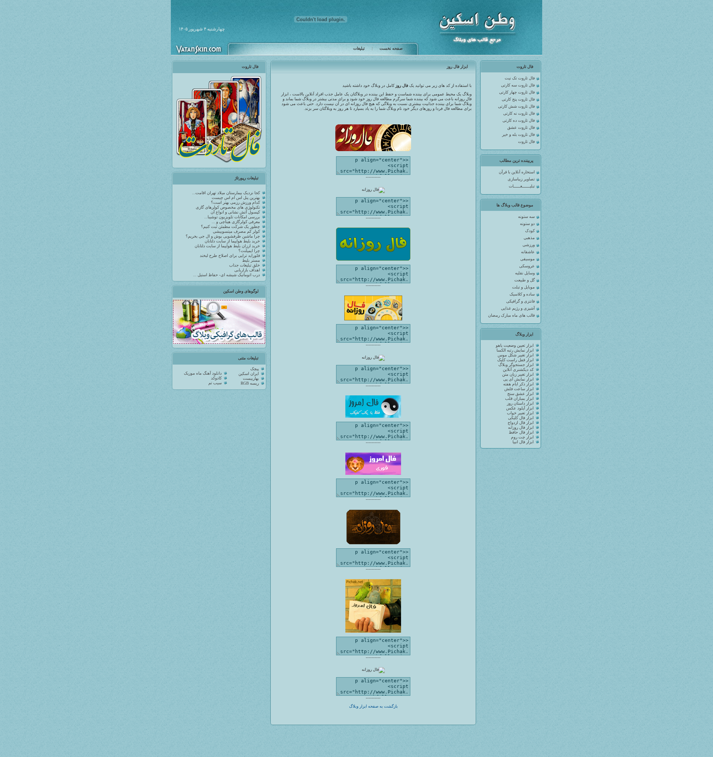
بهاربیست (251, 378)
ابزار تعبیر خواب (520, 413)
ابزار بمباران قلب (519, 399)
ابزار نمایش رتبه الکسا (515, 350)
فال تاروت (526, 142)
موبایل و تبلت (523, 287)
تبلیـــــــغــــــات (522, 186)
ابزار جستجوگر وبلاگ (516, 365)
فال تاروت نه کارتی (519, 113)
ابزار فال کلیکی (521, 418)
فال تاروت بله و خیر (518, 135)
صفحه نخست (391, 48)
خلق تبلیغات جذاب (244, 265)
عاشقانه (528, 252)
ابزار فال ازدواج (521, 423)
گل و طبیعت (524, 280)
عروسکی (527, 266)
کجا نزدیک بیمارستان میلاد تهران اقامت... (226, 193)
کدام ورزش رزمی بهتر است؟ (235, 202)
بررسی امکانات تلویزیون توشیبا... (232, 217)
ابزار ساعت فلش (519, 389)
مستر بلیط (251, 260)
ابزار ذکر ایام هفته (518, 384)
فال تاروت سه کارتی (518, 85)
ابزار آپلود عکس (520, 408)
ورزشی (528, 245)
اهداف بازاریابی (247, 270)
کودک (530, 231)
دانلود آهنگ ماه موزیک (203, 373)
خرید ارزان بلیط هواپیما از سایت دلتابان (227, 246)
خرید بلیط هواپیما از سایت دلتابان (232, 241)
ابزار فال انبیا (523, 442)
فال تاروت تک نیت (520, 78)
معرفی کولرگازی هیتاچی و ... (236, 222)
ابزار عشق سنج (520, 394)
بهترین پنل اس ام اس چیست (236, 198)
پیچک (254, 369)
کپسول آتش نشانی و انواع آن (235, 212)
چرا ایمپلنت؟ (249, 251)
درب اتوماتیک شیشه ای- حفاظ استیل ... (226, 275)
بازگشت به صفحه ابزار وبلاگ (373, 706)
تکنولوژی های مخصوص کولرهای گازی (228, 207)
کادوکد (216, 378)
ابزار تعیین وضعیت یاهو (515, 345)
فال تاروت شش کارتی (516, 106)
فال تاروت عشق (521, 127)
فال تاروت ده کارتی (518, 120)
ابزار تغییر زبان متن (518, 374)
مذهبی (529, 238)
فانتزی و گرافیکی (520, 301)
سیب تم (215, 383)
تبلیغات (359, 48)
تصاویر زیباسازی (521, 179)
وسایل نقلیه (525, 273)
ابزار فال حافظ (521, 432)
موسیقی (527, 259)
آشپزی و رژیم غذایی (518, 308)
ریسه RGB (250, 383)
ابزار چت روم (522, 437)
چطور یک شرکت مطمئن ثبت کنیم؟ (230, 227)
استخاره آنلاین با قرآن (517, 172)
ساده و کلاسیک (522, 294)
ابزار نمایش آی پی (518, 379)
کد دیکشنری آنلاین (518, 370)
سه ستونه (526, 217)
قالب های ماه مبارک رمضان (511, 315)
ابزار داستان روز (520, 403)
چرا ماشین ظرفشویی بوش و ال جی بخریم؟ (223, 236)
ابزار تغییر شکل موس (516, 355)
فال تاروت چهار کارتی (517, 92)
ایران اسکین (248, 374)
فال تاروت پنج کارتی (518, 99)
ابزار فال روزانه (521, 427)
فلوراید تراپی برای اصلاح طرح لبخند (230, 256)
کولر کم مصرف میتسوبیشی (236, 231)
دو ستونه (527, 224)
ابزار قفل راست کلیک (515, 360)
